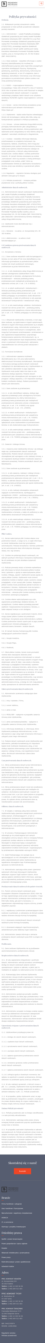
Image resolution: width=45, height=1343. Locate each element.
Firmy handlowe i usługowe (12, 1204)
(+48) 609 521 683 (15, 1289)
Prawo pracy (6, 1257)
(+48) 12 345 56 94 (15, 1286)
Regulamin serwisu (8, 1333)
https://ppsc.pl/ (8, 110)
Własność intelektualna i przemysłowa (15, 1253)
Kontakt (22, 1171)
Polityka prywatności (9, 1335)
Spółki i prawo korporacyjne (12, 1239)
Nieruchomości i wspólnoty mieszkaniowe (17, 1213)
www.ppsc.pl (13, 176)
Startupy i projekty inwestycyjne (14, 1227)
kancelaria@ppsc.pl (9, 241)
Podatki (4, 1248)
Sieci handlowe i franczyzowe (12, 1208)
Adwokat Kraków (8, 1266)
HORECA (5, 1217)
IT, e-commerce (7, 1222)
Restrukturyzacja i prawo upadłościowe (16, 1262)
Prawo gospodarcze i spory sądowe (14, 1243)
